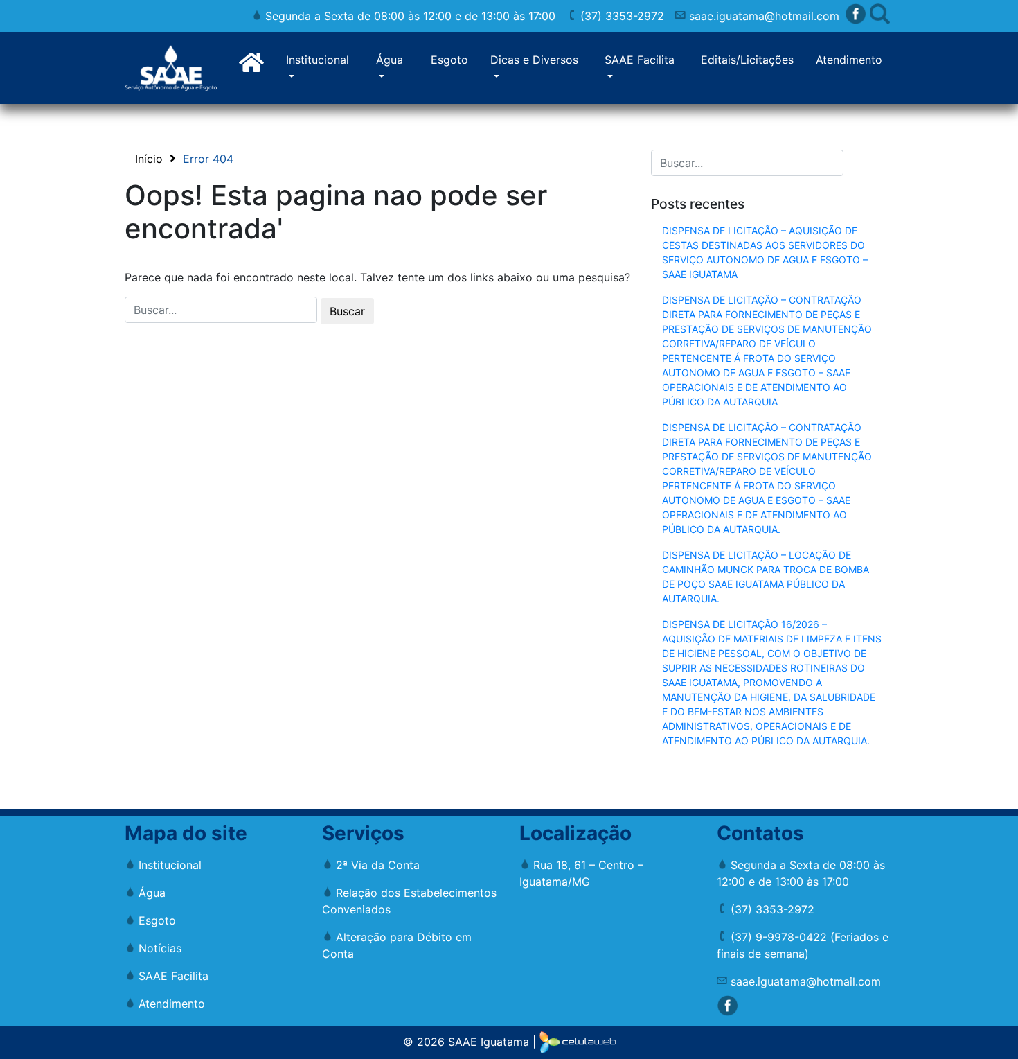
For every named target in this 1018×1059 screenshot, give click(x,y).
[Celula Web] (577, 1041)
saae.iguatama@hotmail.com (762, 16)
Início (149, 159)
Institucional (317, 60)
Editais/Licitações (747, 60)
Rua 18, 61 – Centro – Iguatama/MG (581, 873)
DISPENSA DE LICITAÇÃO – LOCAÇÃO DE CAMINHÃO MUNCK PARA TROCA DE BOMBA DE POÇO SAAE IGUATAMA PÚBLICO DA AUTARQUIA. (765, 576)
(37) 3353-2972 (620, 16)
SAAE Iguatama (488, 1041)
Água (389, 60)
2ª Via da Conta (376, 865)
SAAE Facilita (640, 60)
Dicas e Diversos (534, 60)
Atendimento (849, 60)
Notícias (158, 948)
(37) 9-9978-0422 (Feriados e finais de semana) (802, 945)
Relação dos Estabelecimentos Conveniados (409, 901)
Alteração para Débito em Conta (397, 945)
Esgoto (449, 60)
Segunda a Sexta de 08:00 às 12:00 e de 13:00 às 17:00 (408, 16)
